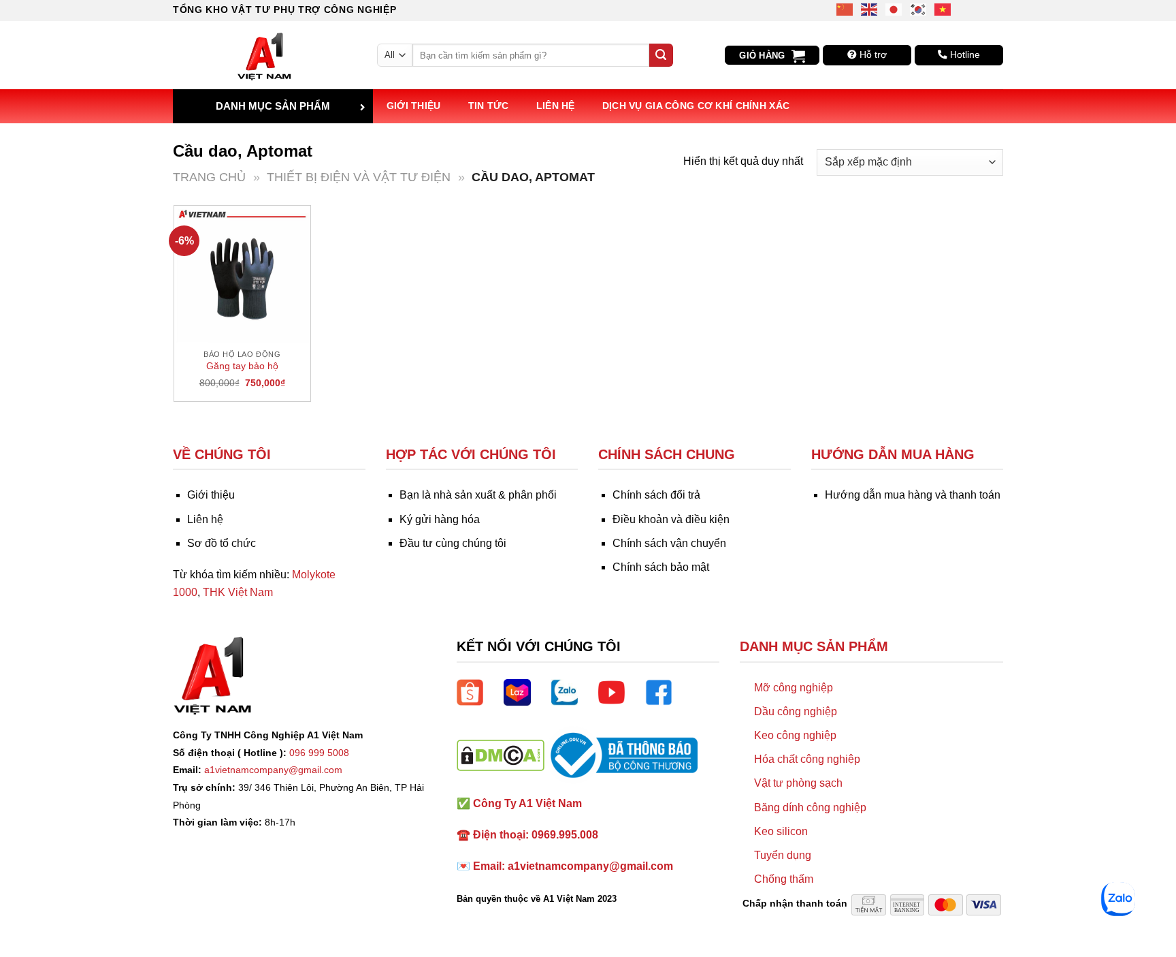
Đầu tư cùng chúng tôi (452, 543)
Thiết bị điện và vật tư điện (359, 177)
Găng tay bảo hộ (242, 365)
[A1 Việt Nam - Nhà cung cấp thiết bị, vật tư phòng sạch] (265, 55)
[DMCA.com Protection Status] (500, 754)
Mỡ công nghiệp (793, 687)
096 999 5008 (319, 752)
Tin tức (488, 105)
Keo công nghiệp (795, 735)
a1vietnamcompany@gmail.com (273, 769)
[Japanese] (894, 8)
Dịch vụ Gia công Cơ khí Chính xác (696, 105)
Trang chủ (209, 177)
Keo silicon (781, 831)
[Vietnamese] (943, 8)
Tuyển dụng (782, 855)
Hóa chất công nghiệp (807, 759)
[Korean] (919, 8)
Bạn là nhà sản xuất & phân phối (478, 495)
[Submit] (660, 55)
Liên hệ (555, 105)
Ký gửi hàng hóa (439, 519)
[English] (870, 8)
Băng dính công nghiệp (810, 807)
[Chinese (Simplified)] (845, 8)
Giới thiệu (414, 105)
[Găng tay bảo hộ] (242, 274)
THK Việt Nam (238, 592)
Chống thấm (783, 879)
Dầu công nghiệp (795, 711)
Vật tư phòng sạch (798, 783)
